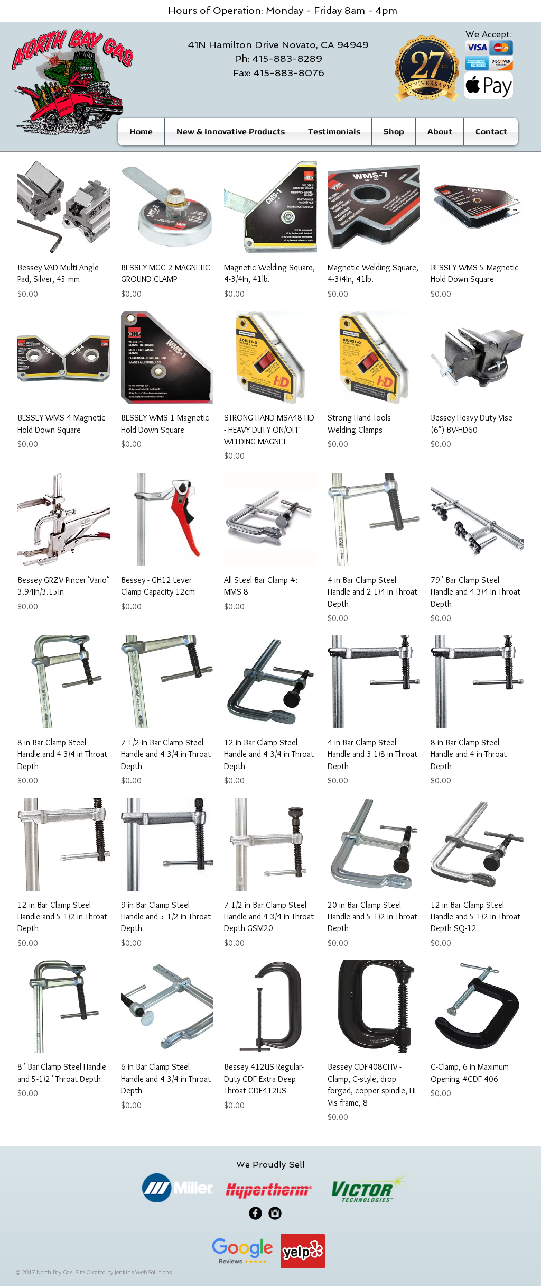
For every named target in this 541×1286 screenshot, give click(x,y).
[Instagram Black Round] (275, 1213)
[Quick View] (63, 206)
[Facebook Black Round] (255, 1213)
